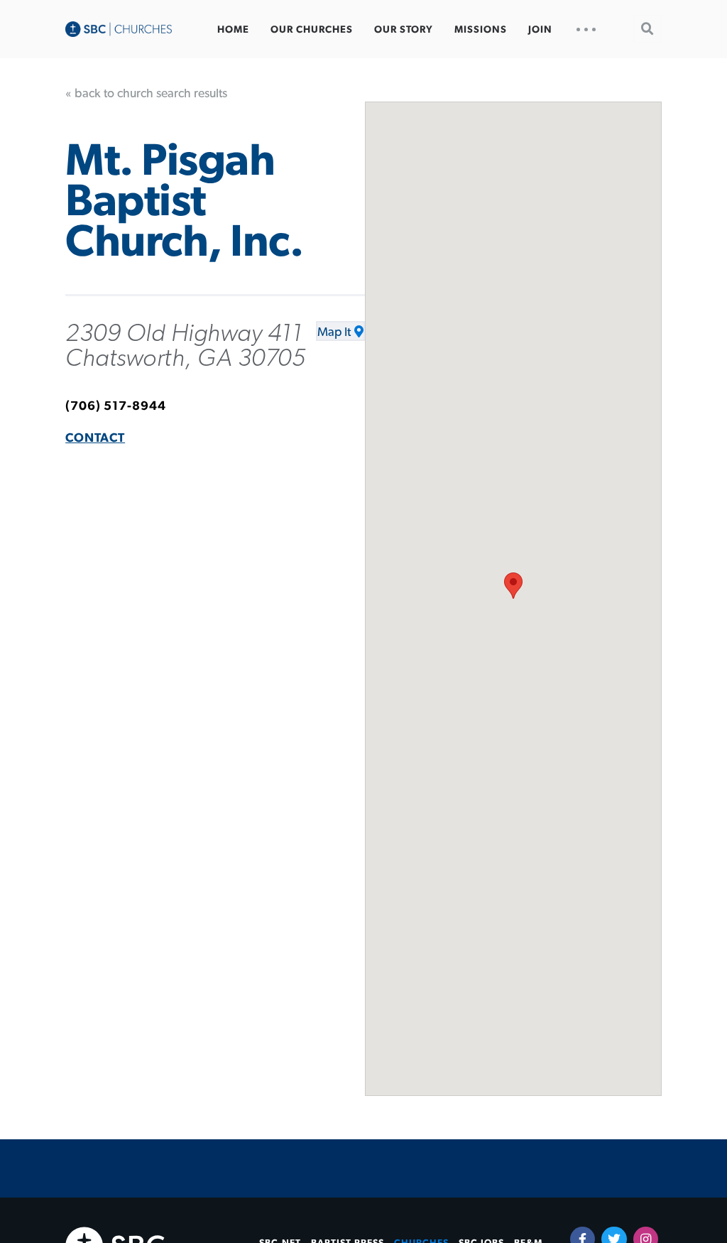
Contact (95, 438)
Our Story (403, 30)
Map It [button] (334, 332)
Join (540, 30)
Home (233, 30)
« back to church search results (146, 93)
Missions (480, 30)
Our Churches (311, 30)
